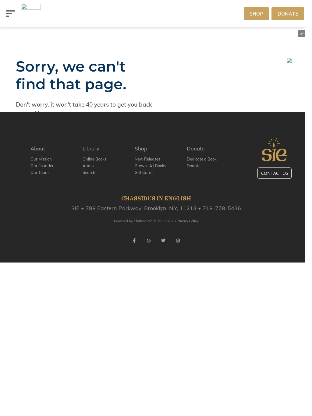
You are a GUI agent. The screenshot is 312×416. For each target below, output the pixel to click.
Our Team (39, 172)
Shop (256, 13)
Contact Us (274, 173)
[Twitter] (163, 240)
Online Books (94, 159)
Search (89, 172)
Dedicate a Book (202, 159)
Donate (288, 13)
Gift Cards (144, 172)
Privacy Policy (187, 221)
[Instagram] (178, 240)
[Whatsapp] (148, 240)
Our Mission (41, 159)
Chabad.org (143, 221)
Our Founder (42, 165)
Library (91, 148)
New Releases (147, 159)
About (37, 148)
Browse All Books (150, 165)
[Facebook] (134, 240)
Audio (88, 165)
